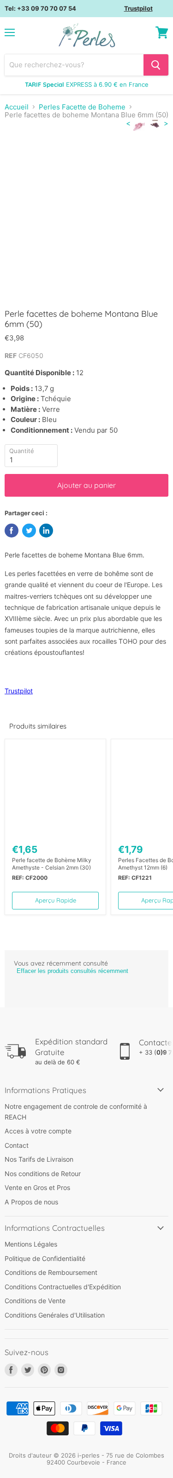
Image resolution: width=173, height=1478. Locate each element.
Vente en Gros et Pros (37, 1187)
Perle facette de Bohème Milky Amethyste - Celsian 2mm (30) (51, 864)
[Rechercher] (155, 65)
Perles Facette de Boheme (82, 107)
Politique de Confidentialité (45, 1258)
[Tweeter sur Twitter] (29, 530)
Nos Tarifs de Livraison (39, 1159)
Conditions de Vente (35, 1301)
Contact (17, 1145)
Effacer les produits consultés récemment (72, 970)
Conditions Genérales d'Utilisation (55, 1315)
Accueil (17, 107)
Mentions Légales (31, 1244)
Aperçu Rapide (55, 900)
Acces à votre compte (38, 1131)
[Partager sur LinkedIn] (46, 530)
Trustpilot (138, 8)
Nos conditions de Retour (43, 1173)
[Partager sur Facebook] (11, 530)
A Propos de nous (31, 1202)
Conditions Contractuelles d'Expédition (63, 1287)
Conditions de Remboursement (51, 1272)
